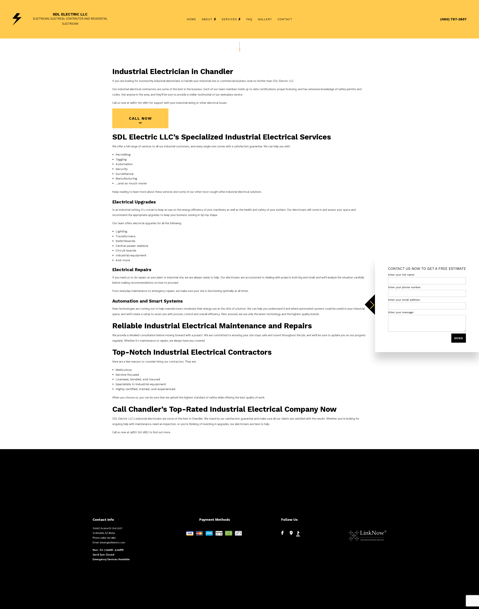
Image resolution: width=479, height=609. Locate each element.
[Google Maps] (291, 533)
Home (191, 19)
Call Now (140, 118)
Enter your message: (401, 312)
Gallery (265, 19)
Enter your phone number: (404, 287)
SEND (458, 338)
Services (229, 19)
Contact (284, 19)
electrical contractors (143, 89)
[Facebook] (282, 533)
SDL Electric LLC (70, 14)
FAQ (249, 19)
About (207, 19)
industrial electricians (167, 81)
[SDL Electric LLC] (17, 19)
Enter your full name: (401, 274)
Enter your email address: (404, 299)
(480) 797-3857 (453, 19)
